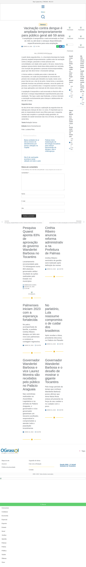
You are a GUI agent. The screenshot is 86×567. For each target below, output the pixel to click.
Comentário (25, 172)
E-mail (23, 201)
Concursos (5, 508)
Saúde (4, 554)
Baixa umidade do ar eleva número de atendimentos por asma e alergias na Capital (31, 143)
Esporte (4, 523)
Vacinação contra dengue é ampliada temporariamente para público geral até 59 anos (43, 31)
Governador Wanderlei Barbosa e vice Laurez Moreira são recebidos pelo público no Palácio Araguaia (31, 374)
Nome (23, 193)
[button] (57, 46)
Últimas (4, 558)
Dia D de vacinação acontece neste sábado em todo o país (32, 159)
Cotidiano (5, 512)
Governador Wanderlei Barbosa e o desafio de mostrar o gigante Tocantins (53, 371)
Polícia (4, 547)
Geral (3, 531)
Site (23, 208)
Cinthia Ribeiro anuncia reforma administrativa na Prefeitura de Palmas (54, 240)
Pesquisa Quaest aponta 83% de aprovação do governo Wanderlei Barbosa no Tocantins (31, 242)
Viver (3, 562)
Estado (4, 527)
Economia (5, 515)
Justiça (4, 535)
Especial (4, 519)
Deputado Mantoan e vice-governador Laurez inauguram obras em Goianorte (71, 123)
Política (4, 550)
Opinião (4, 539)
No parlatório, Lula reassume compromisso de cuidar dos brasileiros (53, 317)
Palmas (4, 543)
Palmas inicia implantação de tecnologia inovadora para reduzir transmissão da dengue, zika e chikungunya (52, 145)
